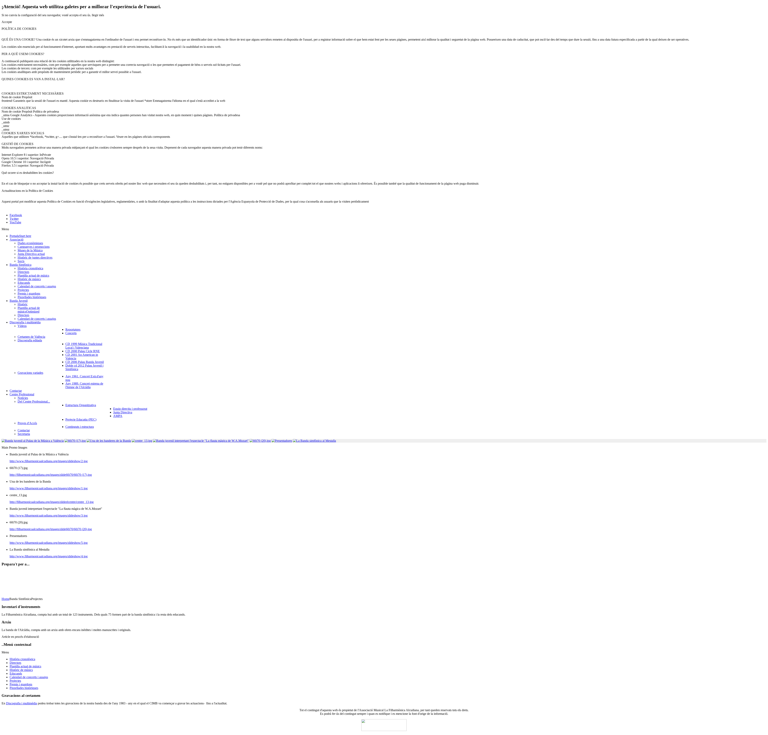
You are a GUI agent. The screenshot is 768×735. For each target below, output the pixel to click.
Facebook (16, 215)
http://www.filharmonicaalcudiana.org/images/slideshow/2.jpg (49, 461)
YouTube (15, 222)
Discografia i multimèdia (21, 703)
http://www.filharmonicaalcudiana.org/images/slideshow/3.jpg (49, 515)
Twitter (14, 218)
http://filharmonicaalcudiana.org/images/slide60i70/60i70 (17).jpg (51, 474)
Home (5, 599)
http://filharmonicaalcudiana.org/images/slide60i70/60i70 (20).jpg (51, 529)
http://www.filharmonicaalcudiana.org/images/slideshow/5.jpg (49, 542)
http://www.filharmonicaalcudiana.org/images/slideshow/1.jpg (49, 488)
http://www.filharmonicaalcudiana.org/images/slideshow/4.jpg (49, 556)
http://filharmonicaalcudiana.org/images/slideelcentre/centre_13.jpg (52, 502)
